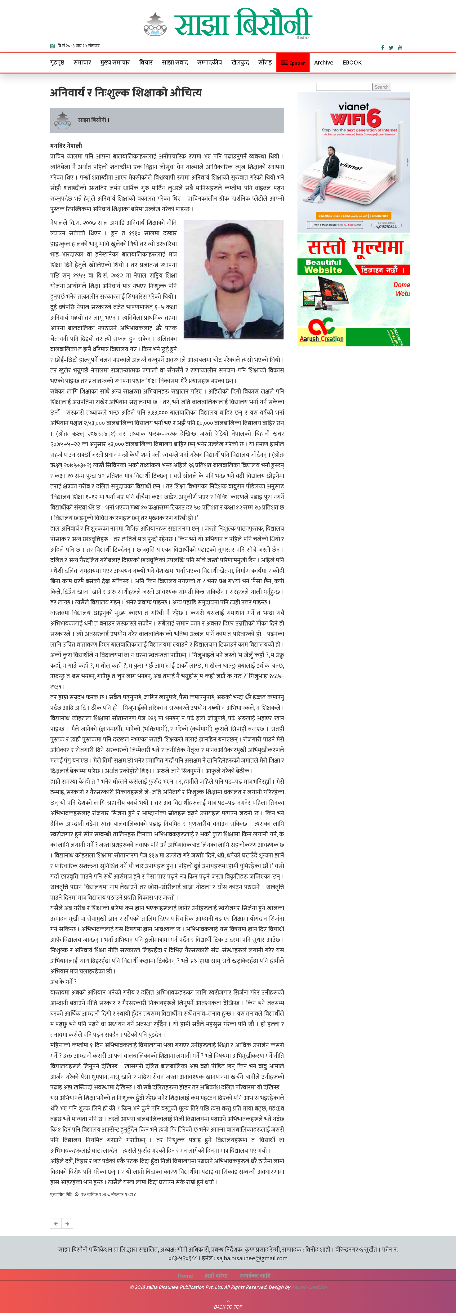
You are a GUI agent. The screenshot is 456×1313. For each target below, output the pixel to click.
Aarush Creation (309, 1287)
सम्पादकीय (209, 62)
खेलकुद (240, 62)
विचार (146, 62)
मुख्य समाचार (115, 62)
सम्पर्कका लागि (255, 1276)
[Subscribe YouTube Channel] (402, 46)
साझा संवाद (175, 62)
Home (185, 1276)
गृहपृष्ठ (57, 62)
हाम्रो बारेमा (216, 1276)
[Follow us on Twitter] (393, 46)
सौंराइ (265, 62)
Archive (323, 62)
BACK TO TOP (228, 1307)
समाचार (82, 62)
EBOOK (352, 62)
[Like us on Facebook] (385, 46)
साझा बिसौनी (92, 120)
